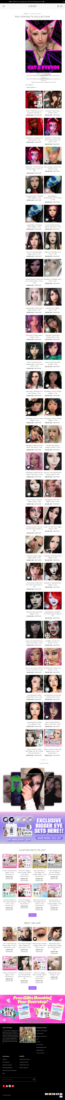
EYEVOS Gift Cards (24, 1065)
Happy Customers (23, 1067)
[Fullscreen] (42, 770)
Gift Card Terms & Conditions (10, 1070)
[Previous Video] (7, 789)
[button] (32, 789)
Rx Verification (6, 1062)
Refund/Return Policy (41, 1047)
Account (38, 1041)
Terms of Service (40, 1053)
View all (32, 915)
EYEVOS (32, 6)
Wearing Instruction (7, 1065)
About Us (5, 1059)
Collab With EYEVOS (24, 1059)
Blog (4, 1073)
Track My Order (40, 1033)
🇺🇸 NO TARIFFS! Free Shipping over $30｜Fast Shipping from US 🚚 (26, 1)
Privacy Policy (39, 1044)
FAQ (37, 1039)
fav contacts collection (34, 13)
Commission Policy (23, 1062)
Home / (26, 13)
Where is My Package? (41, 1030)
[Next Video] (58, 789)
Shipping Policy (40, 1050)
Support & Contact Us (41, 1036)
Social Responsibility (7, 1067)
